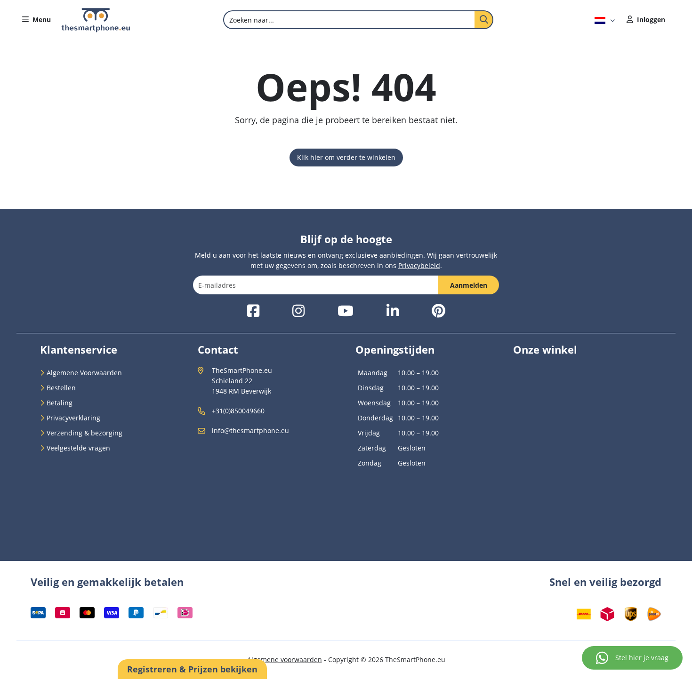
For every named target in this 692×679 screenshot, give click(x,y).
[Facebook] (253, 311)
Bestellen (61, 387)
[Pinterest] (438, 311)
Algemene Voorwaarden (84, 372)
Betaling (59, 402)
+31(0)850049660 (238, 410)
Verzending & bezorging (84, 432)
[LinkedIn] (392, 311)
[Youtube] (345, 311)
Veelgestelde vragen (78, 447)
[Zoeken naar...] (484, 19)
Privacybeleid (419, 265)
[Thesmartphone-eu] (95, 29)
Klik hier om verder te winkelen (346, 157)
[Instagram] (298, 311)
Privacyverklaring (73, 417)
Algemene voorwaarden (284, 659)
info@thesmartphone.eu (250, 430)
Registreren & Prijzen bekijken (192, 669)
